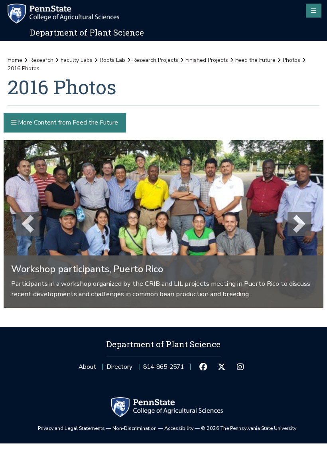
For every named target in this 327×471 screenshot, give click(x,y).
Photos (291, 60)
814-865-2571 (163, 369)
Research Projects (155, 60)
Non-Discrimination (134, 428)
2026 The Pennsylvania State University (248, 428)
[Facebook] (203, 366)
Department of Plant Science (87, 32)
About (87, 366)
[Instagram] (240, 366)
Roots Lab (112, 60)
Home (15, 60)
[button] (27, 224)
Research (41, 60)
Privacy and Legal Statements (71, 428)
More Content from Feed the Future (67, 122)
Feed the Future (255, 60)
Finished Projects (206, 60)
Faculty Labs (77, 60)
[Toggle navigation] (313, 10)
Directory (119, 366)
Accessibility (178, 428)
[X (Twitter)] (221, 366)
